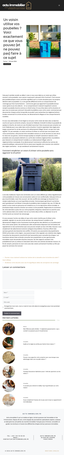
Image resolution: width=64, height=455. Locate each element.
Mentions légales (52, 450)
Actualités (7, 64)
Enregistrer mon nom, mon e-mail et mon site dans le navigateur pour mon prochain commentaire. (32, 307)
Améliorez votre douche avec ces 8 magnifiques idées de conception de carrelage (32, 262)
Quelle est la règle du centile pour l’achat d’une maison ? (39, 344)
